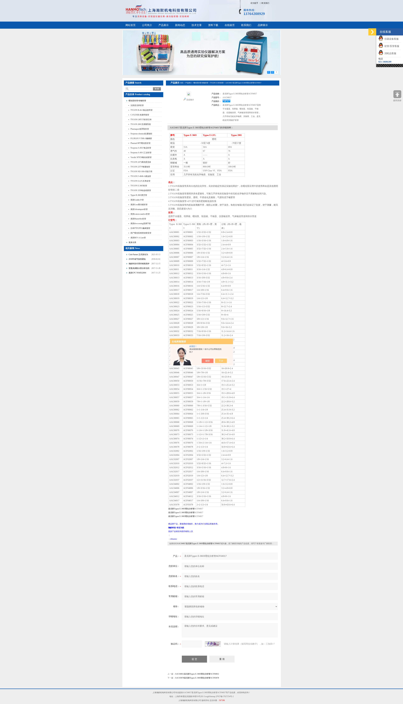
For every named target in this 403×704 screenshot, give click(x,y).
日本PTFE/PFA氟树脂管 (140, 228)
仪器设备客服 (391, 39)
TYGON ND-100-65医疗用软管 (141, 171)
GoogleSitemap (209, 696)
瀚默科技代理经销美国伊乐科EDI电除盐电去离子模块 (140, 264)
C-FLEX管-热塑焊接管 (140, 115)
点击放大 (190, 100)
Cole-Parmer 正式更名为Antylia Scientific (138, 254)
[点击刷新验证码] (213, 644)
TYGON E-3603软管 (139, 186)
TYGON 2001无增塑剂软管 (141, 124)
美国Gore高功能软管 (139, 204)
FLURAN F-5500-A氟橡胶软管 (141, 138)
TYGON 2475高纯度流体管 (141, 162)
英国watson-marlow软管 (140, 214)
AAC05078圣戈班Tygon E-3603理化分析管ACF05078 (197, 678)
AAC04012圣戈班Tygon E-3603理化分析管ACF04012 (197, 674)
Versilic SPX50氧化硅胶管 (141, 157)
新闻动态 (180, 25)
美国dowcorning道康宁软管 (141, 223)
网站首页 (130, 25)
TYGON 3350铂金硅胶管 (141, 190)
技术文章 (197, 25)
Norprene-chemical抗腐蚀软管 (141, 134)
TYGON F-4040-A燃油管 (141, 176)
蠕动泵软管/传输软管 (137, 101)
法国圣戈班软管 (137, 105)
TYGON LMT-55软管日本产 (141, 119)
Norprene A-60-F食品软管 (141, 148)
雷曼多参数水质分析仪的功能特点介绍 (139, 268)
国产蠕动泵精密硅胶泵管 (141, 233)
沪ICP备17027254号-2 (225, 696)
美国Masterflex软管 (138, 219)
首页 (181, 83)
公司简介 (147, 25)
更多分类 (132, 242)
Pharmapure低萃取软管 (140, 129)
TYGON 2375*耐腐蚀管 (140, 167)
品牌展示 (263, 25)
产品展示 (164, 25)
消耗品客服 (389, 53)
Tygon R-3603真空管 (139, 195)
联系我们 (246, 25)
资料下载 (213, 25)
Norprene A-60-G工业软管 (141, 153)
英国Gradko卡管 (137, 200)
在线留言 (230, 25)
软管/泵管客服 (391, 46)
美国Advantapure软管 (139, 209)
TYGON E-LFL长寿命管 (140, 181)
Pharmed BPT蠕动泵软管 (140, 143)
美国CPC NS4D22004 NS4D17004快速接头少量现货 (139, 273)
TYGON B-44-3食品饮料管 (142, 110)
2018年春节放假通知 (137, 259)
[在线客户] (372, 31)
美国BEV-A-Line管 (138, 238)
